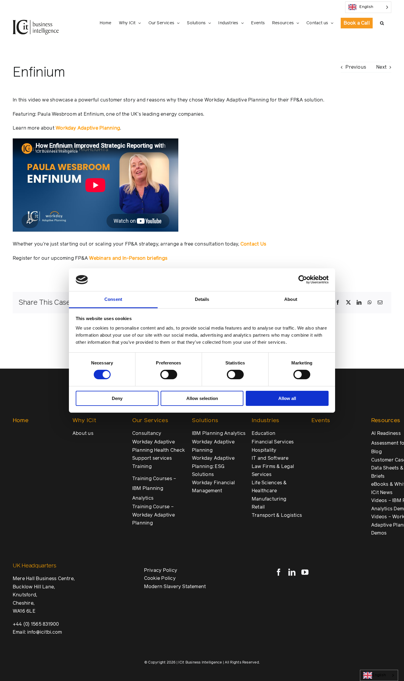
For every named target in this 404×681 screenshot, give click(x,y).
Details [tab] (202, 299)
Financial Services (273, 442)
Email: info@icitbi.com (37, 632)
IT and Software (270, 458)
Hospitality (264, 450)
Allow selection (202, 398)
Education (263, 433)
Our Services (150, 420)
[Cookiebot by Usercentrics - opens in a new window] (303, 279)
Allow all (287, 398)
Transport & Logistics (277, 515)
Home (20, 420)
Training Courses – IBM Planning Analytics (154, 488)
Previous (355, 67)
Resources (385, 420)
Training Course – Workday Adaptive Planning (153, 514)
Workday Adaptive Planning (88, 128)
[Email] (380, 302)
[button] (382, 23)
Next (381, 67)
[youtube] (304, 572)
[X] (348, 302)
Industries (265, 420)
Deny (117, 398)
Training (142, 466)
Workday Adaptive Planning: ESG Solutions (213, 466)
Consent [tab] (113, 299)
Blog (376, 451)
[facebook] (278, 572)
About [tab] (290, 299)
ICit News (381, 492)
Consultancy (146, 433)
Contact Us (253, 244)
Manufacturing (269, 499)
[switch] (168, 374)
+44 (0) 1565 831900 (36, 624)
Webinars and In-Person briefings (128, 258)
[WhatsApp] (370, 302)
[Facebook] (337, 302)
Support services (152, 458)
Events (320, 420)
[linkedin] (291, 572)
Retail (258, 507)
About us (82, 433)
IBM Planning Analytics (218, 433)
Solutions (205, 420)
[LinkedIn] (359, 302)
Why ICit (84, 420)
